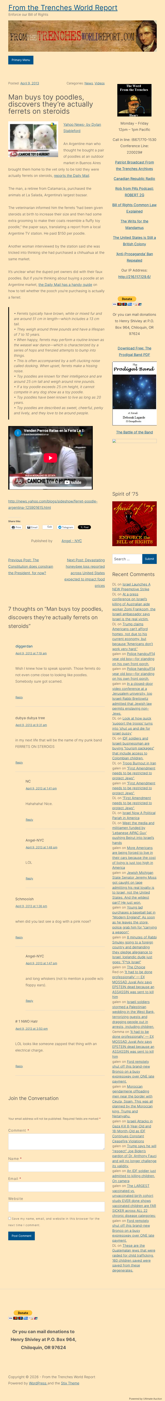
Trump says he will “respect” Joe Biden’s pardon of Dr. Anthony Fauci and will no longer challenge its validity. (134, 1156)
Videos (100, 83)
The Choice (136, 967)
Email (13, 1178)
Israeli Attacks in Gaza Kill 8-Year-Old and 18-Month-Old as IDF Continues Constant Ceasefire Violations (132, 1131)
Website (15, 1198)
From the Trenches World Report (63, 7)
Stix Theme (70, 1383)
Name (13, 1158)
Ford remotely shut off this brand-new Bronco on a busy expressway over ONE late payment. (133, 1072)
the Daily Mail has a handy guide (65, 284)
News (89, 83)
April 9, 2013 (29, 83)
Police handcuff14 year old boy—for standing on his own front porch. (133, 659)
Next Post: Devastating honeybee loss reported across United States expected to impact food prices (84, 573)
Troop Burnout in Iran (139, 763)
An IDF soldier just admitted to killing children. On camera (134, 1176)
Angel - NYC (72, 541)
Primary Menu (21, 60)
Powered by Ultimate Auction (145, 1398)
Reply (19, 697)
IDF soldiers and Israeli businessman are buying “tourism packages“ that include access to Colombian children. (133, 748)
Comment (18, 1130)
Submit (149, 558)
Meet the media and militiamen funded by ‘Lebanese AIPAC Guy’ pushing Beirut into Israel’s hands (133, 833)
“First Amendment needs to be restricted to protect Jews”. (133, 773)
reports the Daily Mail (71, 175)
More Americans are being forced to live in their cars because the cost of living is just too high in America (134, 858)
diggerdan (24, 646)
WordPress (38, 1383)
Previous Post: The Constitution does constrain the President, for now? (30, 566)
